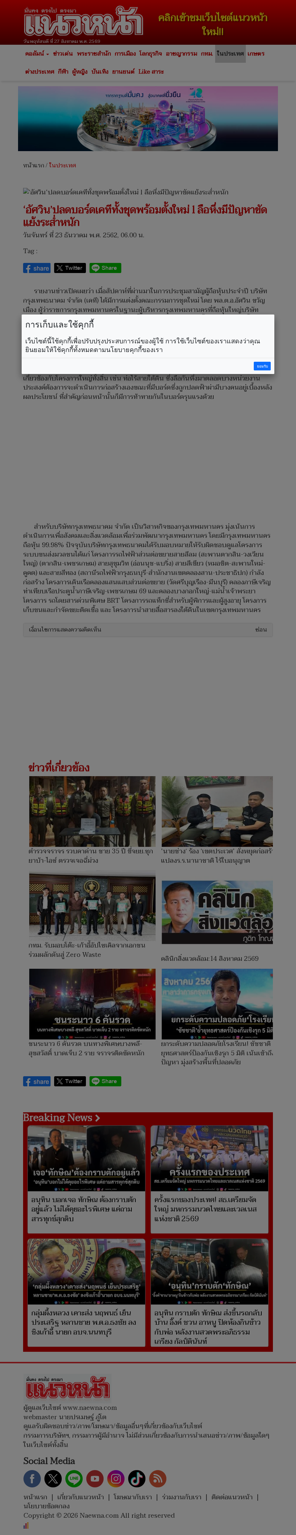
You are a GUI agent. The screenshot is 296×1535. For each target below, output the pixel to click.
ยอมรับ (262, 366)
